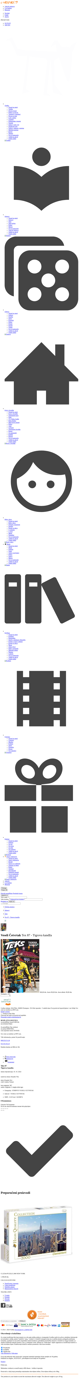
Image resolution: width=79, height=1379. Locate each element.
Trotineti (11, 869)
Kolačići (7, 1300)
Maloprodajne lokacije (11, 1289)
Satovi (10, 556)
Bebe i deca (12, 523)
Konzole (11, 320)
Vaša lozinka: (12, 899)
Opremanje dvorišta (14, 429)
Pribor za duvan (13, 112)
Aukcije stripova (10, 6)
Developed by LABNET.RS (23, 1330)
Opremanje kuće (13, 415)
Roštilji (10, 435)
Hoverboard (12, 870)
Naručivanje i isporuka (11, 1283)
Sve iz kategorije (13, 135)
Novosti (7, 1299)
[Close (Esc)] (1, 1108)
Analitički (6, 1349)
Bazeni (10, 436)
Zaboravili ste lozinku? (17, 899)
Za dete (10, 848)
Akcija (7, 17)
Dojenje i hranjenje (14, 524)
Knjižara (11, 636)
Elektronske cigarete (14, 121)
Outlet (6, 15)
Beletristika (11, 638)
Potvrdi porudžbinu (7, 893)
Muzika (10, 742)
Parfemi (10, 549)
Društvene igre (12, 126)
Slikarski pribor (13, 650)
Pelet (9, 417)
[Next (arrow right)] (3, 1110)
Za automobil (12, 433)
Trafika (10, 109)
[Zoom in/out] (7, 1108)
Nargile (10, 123)
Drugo (10, 749)
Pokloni (10, 842)
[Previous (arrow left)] (1, 1110)
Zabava (10, 315)
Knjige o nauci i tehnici (15, 641)
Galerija (10, 654)
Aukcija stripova (13, 230)
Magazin (7, 10)
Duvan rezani (12, 111)
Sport (10, 745)
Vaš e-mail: (5, 897)
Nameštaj (11, 535)
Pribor (10, 225)
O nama (7, 1295)
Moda (10, 533)
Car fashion (8, 8)
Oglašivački (6, 1351)
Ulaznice (11, 740)
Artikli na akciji (13, 137)
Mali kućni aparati (13, 422)
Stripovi (10, 220)
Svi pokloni (12, 849)
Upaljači (11, 119)
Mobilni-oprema (13, 130)
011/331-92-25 (5, 1044)
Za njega (11, 846)
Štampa (10, 133)
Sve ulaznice (12, 751)
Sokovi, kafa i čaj (13, 125)
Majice (10, 227)
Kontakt (7, 1297)
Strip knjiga (12, 223)
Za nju (10, 844)
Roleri (10, 867)
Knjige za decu (13, 643)
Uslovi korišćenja (10, 1285)
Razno (10, 132)
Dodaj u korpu (5, 1011)
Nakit (10, 551)
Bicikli (10, 862)
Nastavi (3, 1361)
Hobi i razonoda (13, 648)
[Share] (3, 1108)
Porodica (11, 747)
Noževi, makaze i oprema (16, 128)
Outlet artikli (12, 138)
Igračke (10, 317)
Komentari (11, 1062)
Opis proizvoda (11, 1057)
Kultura (10, 744)
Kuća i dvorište (13, 414)
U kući (10, 531)
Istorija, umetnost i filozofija (16, 640)
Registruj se (4, 901)
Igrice (10, 318)
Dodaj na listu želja (9, 1013)
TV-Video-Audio (13, 419)
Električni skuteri (13, 872)
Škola (10, 645)
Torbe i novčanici (13, 553)
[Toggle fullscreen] (5, 1108)
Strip (9, 221)
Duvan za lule (12, 116)
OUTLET (8, 23)
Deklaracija (9, 1058)
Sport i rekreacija (11, 856)
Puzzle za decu (13, 528)
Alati (9, 426)
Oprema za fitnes (13, 865)
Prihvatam (14, 1353)
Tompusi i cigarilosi (14, 114)
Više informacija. (6, 1353)
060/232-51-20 (5, 1040)
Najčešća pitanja (10, 1287)
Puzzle (10, 325)
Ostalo (10, 327)
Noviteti (7, 13)
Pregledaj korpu (18, 893)
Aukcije (7, 881)
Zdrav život (12, 647)
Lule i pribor (12, 118)
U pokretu (11, 530)
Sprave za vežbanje (14, 863)
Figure (10, 324)
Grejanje (11, 428)
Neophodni (6, 1348)
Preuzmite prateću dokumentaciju (11, 1017)
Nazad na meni (13, 107)
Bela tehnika (12, 421)
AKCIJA (7, 25)
